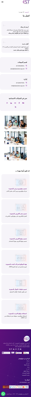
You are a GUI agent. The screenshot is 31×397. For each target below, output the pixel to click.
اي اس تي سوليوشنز (23, 394)
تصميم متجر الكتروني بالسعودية (18, 214)
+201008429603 (23, 382)
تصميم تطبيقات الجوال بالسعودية (18, 289)
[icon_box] (21, 66)
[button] (3, 394)
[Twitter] (15, 107)
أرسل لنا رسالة (24, 27)
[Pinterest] (7, 103)
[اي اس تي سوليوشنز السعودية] (26, 2)
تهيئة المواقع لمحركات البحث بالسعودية (16, 264)
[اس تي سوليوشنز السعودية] (15, 339)
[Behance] (23, 103)
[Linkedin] (11, 103)
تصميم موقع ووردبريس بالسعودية (18, 188)
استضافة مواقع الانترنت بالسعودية (18, 313)
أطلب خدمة (25, 44)
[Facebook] (19, 103)
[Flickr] (15, 103)
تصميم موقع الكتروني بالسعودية (18, 239)
